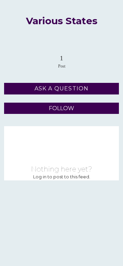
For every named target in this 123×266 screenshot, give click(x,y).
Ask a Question (62, 88)
